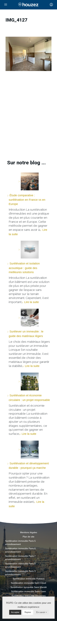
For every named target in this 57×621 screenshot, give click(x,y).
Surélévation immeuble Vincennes (29, 595)
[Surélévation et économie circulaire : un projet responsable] (28, 381)
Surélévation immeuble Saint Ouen (28, 591)
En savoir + (41, 612)
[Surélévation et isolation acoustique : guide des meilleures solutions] (28, 249)
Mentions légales (28, 532)
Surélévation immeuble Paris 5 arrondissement (20, 542)
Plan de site (28, 536)
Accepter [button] (15, 612)
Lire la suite (31, 302)
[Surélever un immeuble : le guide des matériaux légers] (28, 317)
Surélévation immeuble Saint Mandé (28, 587)
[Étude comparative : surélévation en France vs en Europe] (28, 181)
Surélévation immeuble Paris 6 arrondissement (20, 550)
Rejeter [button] (28, 612)
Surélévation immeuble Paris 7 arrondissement (20, 558)
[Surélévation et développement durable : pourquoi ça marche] (28, 449)
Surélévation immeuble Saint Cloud (28, 583)
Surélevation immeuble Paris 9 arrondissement (20, 573)
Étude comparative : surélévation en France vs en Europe (27, 200)
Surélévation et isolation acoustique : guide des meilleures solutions (24, 268)
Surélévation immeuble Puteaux (28, 578)
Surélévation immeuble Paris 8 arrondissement (20, 565)
